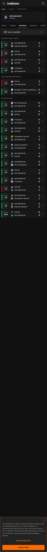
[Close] (44, 520)
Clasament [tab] (33, 25)
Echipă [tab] (43, 25)
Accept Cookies (23, 547)
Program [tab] (13, 25)
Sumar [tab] (4, 25)
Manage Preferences (23, 541)
